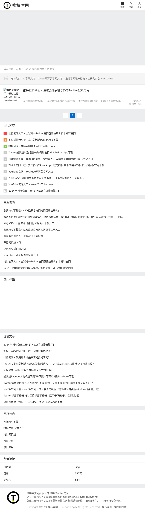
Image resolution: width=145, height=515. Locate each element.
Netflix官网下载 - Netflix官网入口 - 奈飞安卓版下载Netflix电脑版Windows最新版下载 (51, 389)
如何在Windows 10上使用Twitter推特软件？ (28, 350)
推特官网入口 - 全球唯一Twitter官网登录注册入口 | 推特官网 (42, 133)
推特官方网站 (60, 292)
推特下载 (58, 287)
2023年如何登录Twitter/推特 (62, 101)
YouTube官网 (34, 297)
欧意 (33, 313)
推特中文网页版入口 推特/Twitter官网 (47, 493)
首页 (18, 68)
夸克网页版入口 (12, 242)
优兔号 (7, 479)
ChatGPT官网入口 (121, 303)
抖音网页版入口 (86, 313)
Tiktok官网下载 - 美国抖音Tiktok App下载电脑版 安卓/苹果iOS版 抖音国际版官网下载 (56, 165)
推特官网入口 (31, 292)
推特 (46, 292)
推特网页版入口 (76, 287)
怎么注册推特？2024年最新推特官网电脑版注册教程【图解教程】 (63, 496)
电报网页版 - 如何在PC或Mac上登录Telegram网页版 (33, 401)
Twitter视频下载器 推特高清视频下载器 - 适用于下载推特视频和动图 (41, 395)
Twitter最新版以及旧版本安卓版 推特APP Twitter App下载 (40, 152)
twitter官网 (96, 287)
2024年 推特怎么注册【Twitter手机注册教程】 (34, 190)
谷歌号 (7, 466)
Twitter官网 (42, 287)
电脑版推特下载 (97, 319)
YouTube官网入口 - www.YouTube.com (30, 184)
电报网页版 (61, 319)
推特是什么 (72, 308)
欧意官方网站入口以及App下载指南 (23, 235)
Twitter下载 (52, 324)
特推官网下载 (58, 303)
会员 (139, 7)
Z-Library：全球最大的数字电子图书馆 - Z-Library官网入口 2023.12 (46, 177)
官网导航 (8, 440)
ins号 (77, 479)
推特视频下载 (31, 308)
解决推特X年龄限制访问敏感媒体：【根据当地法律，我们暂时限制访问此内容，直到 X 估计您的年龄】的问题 (63, 216)
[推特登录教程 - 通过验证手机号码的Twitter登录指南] (12, 94)
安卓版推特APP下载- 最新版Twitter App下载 (33, 139)
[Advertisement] (72, 37)
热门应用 (8, 447)
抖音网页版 (117, 319)
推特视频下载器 (52, 308)
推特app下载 (114, 287)
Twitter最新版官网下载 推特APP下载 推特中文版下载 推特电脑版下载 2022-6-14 (48, 382)
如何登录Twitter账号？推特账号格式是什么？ (29, 370)
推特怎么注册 (90, 308)
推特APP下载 (53, 297)
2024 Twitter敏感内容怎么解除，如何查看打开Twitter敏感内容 (38, 267)
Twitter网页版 (12, 292)
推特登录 (9, 313)
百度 (6, 473)
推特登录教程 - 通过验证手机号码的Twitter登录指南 (56, 90)
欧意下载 (46, 313)
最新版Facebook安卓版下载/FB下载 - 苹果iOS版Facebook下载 (39, 376)
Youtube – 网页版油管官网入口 (21, 255)
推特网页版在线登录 (88, 101)
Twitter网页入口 (125, 308)
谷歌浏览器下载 (37, 303)
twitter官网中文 (13, 324)
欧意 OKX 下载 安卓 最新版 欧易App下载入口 (29, 223)
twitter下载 (71, 297)
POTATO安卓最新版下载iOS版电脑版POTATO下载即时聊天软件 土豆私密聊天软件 (49, 363)
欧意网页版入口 (64, 313)
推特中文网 (88, 297)
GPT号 (78, 473)
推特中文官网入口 (109, 297)
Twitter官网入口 (13, 297)
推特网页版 (25, 287)
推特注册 (107, 308)
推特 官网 (20, 5)
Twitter (23, 313)
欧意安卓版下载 (108, 313)
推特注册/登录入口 (34, 101)
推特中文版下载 (78, 303)
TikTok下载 (78, 319)
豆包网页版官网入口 (15, 248)
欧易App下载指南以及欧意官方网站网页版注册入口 (32, 229)
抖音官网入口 (33, 324)
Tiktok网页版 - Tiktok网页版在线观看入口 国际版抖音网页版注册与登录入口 (50, 158)
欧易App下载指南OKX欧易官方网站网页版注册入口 (32, 210)
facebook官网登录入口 (17, 319)
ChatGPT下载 (42, 319)
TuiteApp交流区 (112, 500)
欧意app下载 (128, 313)
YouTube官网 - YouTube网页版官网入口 (30, 171)
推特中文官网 (124, 292)
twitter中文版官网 (14, 303)
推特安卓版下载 (103, 292)
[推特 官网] (7, 5)
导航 (122, 7)
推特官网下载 (99, 303)
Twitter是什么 (12, 308)
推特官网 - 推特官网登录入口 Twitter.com (31, 146)
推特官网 (9, 287)
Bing (77, 466)
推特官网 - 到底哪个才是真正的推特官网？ (27, 357)
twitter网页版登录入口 (111, 101)
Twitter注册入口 (82, 292)
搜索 (131, 7)
